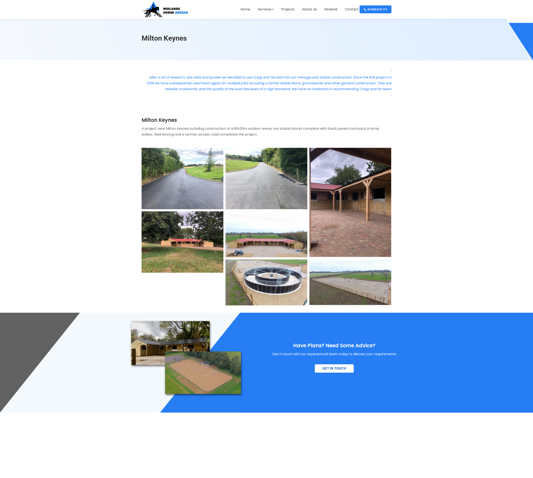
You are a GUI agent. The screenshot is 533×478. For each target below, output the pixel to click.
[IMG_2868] (266, 178)
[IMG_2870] (182, 242)
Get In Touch (334, 368)
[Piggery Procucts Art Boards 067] (350, 282)
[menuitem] (245, 9)
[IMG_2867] (182, 178)
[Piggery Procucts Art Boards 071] (266, 282)
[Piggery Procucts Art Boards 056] (266, 234)
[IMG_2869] (350, 202)
